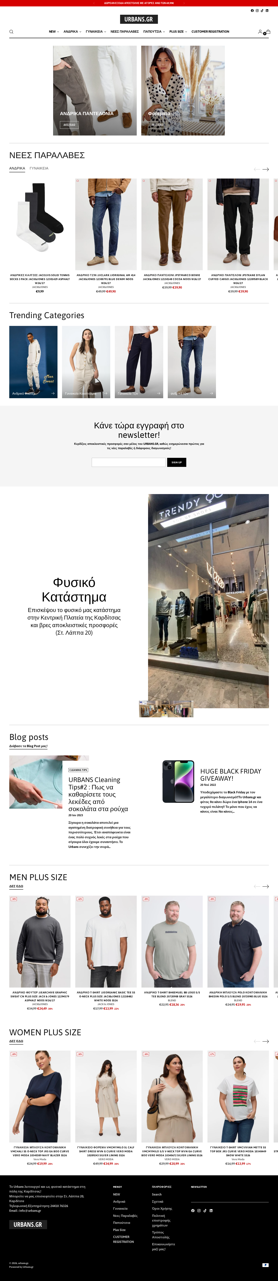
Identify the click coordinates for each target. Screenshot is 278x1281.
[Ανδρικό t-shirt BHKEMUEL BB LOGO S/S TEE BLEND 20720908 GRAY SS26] (172, 942)
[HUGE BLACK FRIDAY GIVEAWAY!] (181, 806)
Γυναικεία (120, 1208)
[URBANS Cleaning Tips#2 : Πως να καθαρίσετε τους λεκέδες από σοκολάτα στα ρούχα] (49, 806)
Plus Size (119, 1230)
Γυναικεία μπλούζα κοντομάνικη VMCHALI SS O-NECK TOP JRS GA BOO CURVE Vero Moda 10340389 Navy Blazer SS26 (40, 1151)
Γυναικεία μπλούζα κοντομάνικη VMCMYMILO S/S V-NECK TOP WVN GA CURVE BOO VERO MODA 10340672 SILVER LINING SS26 (172, 1151)
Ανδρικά (119, 1201)
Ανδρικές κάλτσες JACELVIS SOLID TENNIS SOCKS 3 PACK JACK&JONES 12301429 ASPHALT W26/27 (40, 279)
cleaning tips (78, 770)
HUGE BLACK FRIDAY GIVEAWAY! (230, 774)
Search (157, 1194)
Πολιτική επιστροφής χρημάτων (161, 1220)
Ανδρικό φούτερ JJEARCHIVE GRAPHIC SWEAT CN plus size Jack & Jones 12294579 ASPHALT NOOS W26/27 (40, 996)
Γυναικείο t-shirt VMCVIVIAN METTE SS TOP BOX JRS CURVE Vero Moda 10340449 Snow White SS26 (238, 1151)
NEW (116, 1194)
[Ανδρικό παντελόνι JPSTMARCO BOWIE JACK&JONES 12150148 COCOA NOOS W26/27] (172, 224)
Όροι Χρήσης (162, 1208)
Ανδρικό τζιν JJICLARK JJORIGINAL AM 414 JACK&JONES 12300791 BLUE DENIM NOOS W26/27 (106, 279)
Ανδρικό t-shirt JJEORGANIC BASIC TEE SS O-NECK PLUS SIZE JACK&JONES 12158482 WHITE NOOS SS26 (106, 996)
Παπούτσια (121, 1223)
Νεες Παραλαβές (125, 1216)
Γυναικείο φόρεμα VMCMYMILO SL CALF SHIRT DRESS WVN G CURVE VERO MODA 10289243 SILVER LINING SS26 (105, 1151)
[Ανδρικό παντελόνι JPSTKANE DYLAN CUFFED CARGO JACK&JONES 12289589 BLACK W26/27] (238, 224)
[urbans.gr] (139, 19)
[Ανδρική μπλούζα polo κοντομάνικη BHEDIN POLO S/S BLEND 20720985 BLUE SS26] (238, 942)
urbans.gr (23, 1263)
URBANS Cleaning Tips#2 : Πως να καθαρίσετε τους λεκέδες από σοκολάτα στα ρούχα (98, 794)
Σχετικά (157, 1201)
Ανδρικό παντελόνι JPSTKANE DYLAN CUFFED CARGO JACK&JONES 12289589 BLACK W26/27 (238, 279)
